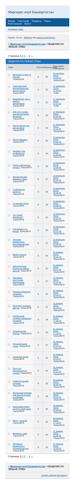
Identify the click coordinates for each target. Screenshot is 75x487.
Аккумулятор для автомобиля (21, 126)
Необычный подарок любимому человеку (22, 318)
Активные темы (15, 29)
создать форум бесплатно (54, 475)
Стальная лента (20, 357)
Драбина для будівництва (19, 152)
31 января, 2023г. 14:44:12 (58, 343)
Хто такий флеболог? (18, 216)
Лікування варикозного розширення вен (21, 446)
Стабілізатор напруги (19, 190)
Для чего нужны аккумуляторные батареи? (21, 114)
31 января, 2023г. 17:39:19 (58, 318)
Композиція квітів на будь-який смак (22, 407)
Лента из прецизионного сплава (20, 370)
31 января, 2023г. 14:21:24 (58, 369)
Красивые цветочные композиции (18, 280)
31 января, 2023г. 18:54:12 (58, 292)
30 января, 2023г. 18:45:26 (58, 382)
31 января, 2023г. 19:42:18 (58, 254)
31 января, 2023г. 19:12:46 (58, 280)
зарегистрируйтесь (46, 37)
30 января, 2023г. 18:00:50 (58, 407)
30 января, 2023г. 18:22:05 (58, 395)
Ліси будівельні (20, 139)
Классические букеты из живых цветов (21, 268)
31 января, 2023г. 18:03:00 (58, 305)
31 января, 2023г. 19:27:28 (58, 267)
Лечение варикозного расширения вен (21, 241)
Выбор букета (19, 254)
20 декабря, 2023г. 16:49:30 (58, 75)
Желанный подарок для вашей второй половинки (22, 395)
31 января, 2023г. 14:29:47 (58, 356)
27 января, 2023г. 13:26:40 (58, 446)
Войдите (28, 37)
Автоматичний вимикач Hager (20, 178)
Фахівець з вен (20, 433)
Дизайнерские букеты (19, 332)
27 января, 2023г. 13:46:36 (58, 433)
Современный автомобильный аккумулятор (20, 88)
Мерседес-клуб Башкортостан (27, 44)
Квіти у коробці (20, 420)
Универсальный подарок (20, 382)
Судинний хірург (21, 203)
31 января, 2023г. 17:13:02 (58, 331)
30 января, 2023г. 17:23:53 (58, 420)
